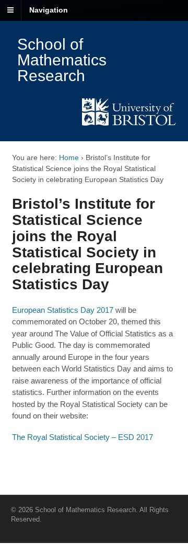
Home (69, 157)
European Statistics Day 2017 (62, 310)
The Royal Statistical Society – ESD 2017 (83, 437)
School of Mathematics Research (62, 60)
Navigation (48, 10)
